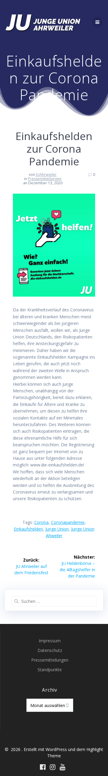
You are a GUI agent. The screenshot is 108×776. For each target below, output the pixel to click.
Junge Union (57, 529)
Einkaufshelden (28, 529)
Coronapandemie (68, 522)
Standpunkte (50, 669)
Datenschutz (50, 650)
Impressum (50, 641)
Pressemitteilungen (45, 178)
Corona (41, 522)
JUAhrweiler (46, 174)
